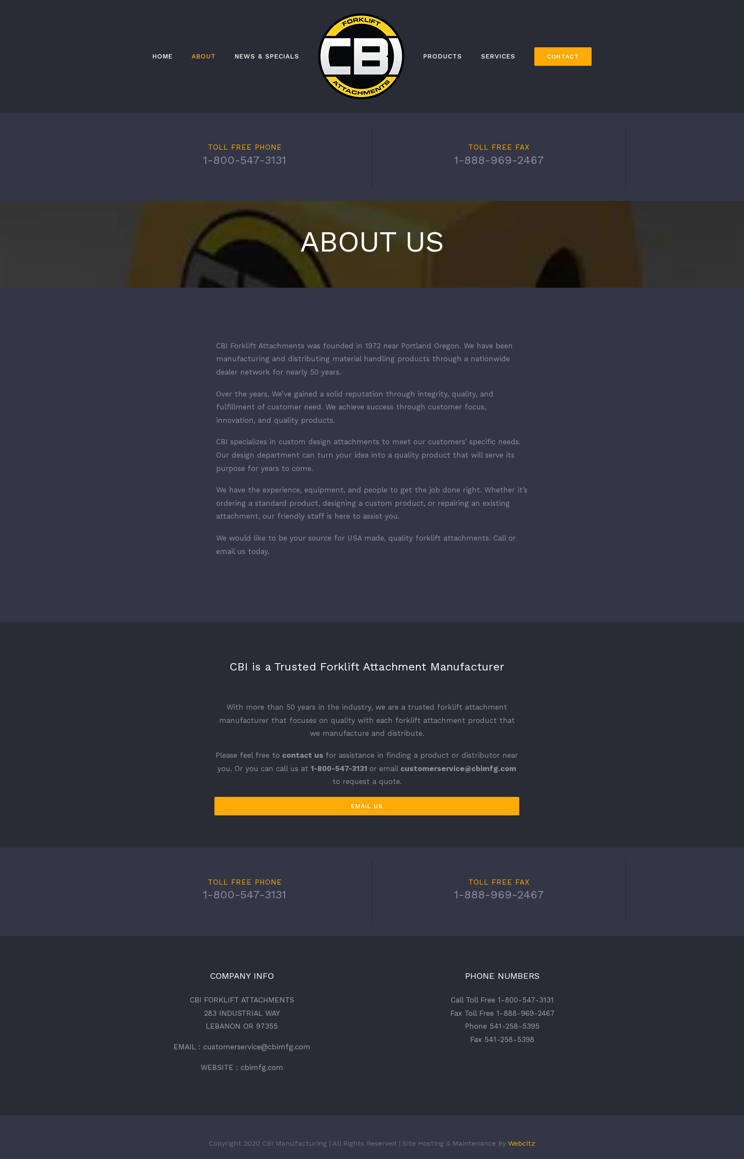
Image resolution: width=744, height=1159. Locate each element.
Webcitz (521, 1143)
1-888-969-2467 (499, 160)
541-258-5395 (514, 1026)
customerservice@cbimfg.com (458, 768)
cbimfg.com (262, 1067)
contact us (302, 755)
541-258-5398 (509, 1039)
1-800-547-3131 (244, 160)
